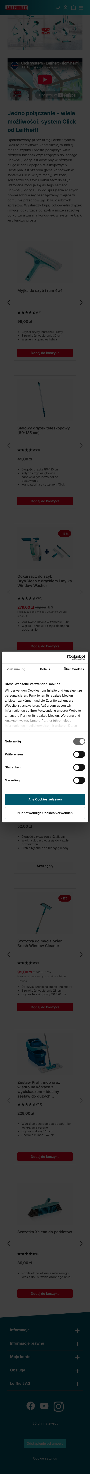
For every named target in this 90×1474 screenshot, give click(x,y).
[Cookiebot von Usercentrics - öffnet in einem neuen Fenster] (67, 657)
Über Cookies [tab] (74, 669)
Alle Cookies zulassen (45, 799)
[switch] (79, 754)
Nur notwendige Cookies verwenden (45, 813)
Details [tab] (45, 669)
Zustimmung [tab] (16, 669)
